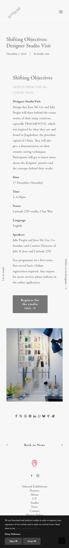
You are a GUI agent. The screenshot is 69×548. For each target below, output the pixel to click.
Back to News (34, 445)
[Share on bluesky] (44, 416)
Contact (35, 511)
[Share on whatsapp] (39, 416)
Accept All (32, 541)
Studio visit (43, 54)
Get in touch (3, 274)
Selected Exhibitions (34, 486)
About (34, 495)
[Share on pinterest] (30, 416)
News (34, 507)
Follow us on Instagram (66, 271)
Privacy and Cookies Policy (27, 528)
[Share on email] (53, 416)
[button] (61, 12)
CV (34, 499)
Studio (34, 503)
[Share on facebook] (16, 416)
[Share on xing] (48, 416)
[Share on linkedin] (34, 416)
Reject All (13, 541)
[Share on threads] (25, 416)
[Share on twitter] (21, 416)
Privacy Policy (34, 515)
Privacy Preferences (12, 534)
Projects (34, 490)
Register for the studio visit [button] (30, 304)
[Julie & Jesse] (14, 12)
